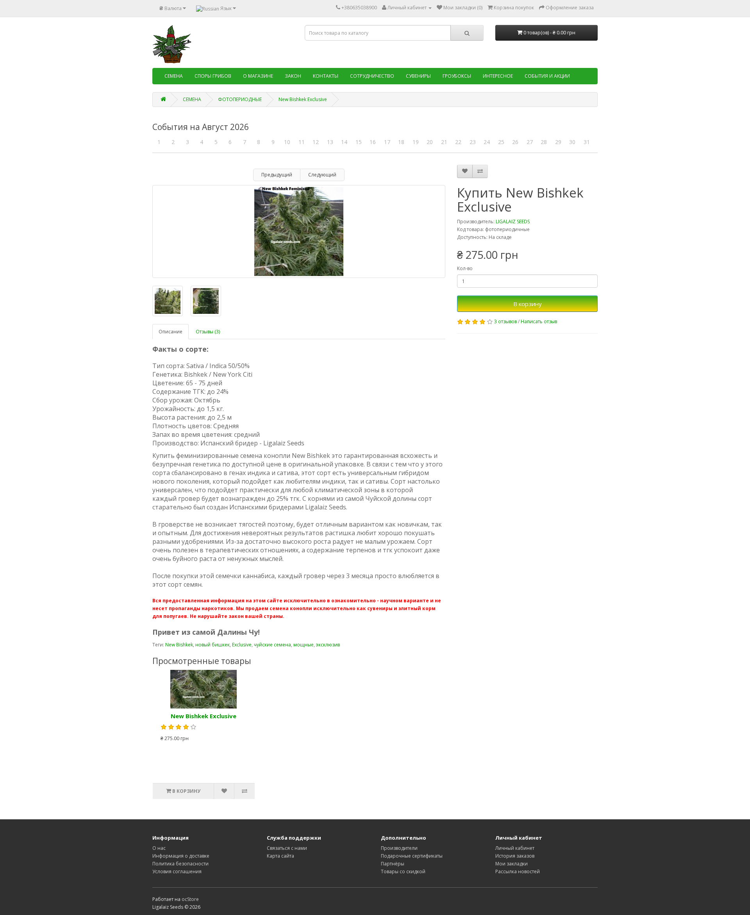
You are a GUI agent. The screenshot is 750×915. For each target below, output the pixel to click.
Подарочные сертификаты (412, 856)
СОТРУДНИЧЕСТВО (372, 76)
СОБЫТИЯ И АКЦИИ (547, 76)
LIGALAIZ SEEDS (513, 221)
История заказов (514, 856)
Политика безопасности (180, 863)
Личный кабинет (514, 848)
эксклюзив (328, 644)
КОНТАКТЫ (325, 76)
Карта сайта (280, 856)
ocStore (190, 899)
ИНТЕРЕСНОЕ (498, 76)
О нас (159, 848)
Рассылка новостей (517, 871)
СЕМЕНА (173, 76)
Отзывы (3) (208, 331)
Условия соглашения (177, 871)
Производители (399, 848)
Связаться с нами (287, 848)
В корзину (527, 304)
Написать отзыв (539, 321)
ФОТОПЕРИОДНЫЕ (240, 99)
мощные (303, 644)
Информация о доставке (180, 856)
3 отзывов (505, 321)
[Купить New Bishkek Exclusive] (298, 231)
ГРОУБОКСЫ (457, 76)
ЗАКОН (293, 76)
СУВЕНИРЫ (418, 76)
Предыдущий (276, 174)
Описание (170, 331)
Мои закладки (511, 863)
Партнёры (392, 863)
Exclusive (242, 644)
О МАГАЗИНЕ (258, 76)
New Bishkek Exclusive (303, 99)
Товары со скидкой (403, 871)
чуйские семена (272, 644)
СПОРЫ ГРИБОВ (213, 76)
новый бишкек (212, 644)
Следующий (322, 174)
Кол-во (465, 268)
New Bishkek (179, 644)
